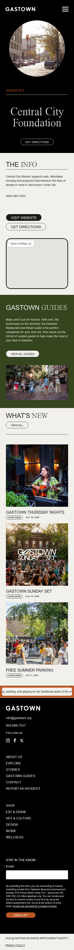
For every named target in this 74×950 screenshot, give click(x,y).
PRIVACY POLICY (15, 945)
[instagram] (8, 740)
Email (10, 866)
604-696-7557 (16, 725)
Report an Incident (14, 788)
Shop (10, 805)
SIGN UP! (21, 915)
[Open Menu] (65, 9)
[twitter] (22, 740)
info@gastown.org (18, 718)
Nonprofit (15, 90)
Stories (13, 769)
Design (12, 824)
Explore (13, 763)
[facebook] (15, 740)
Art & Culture (18, 818)
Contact (13, 782)
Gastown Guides (14, 776)
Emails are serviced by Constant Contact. (35, 906)
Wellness (14, 837)
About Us (14, 757)
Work (11, 831)
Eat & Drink (16, 812)
